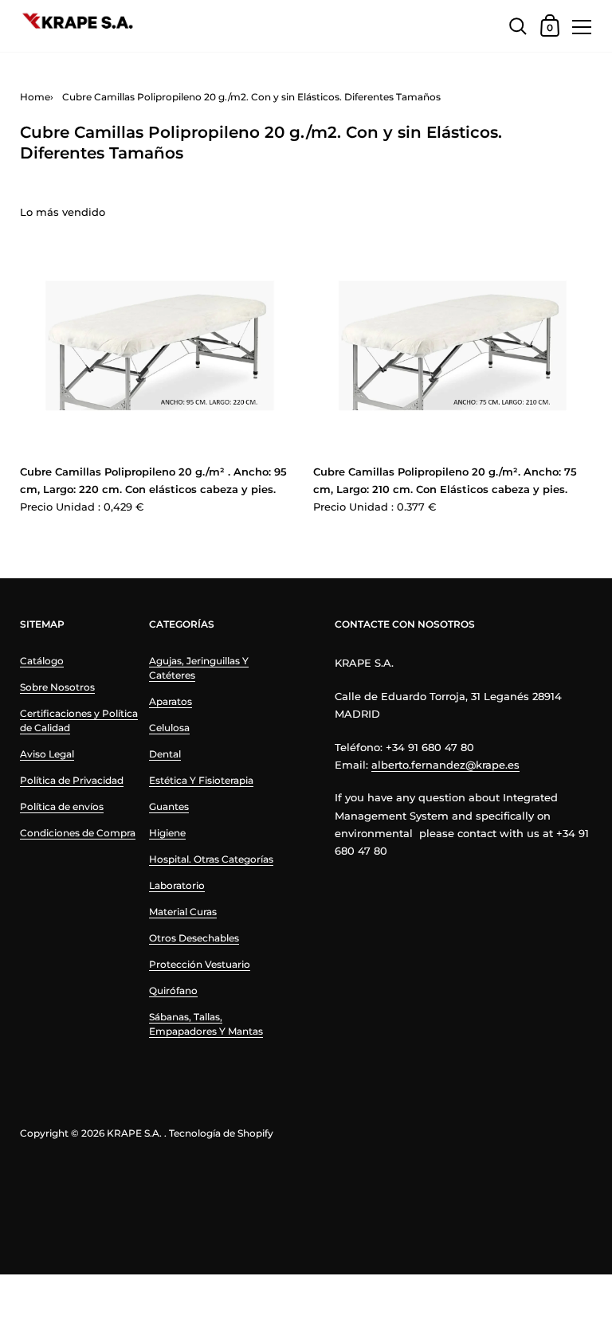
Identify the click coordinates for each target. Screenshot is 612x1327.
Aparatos (170, 701)
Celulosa (169, 728)
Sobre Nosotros (57, 687)
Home (35, 97)
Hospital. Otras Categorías (211, 859)
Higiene (167, 833)
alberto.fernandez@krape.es (445, 764)
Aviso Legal (47, 754)
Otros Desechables (194, 938)
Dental (165, 754)
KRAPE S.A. (134, 1133)
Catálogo (42, 661)
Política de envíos (62, 806)
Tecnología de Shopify (221, 1133)
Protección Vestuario (199, 964)
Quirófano (173, 990)
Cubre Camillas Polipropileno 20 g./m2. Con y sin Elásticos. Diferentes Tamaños (251, 97)
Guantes (169, 806)
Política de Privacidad (72, 780)
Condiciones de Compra (77, 833)
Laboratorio (177, 885)
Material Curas (183, 912)
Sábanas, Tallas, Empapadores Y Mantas (206, 1024)
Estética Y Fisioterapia (201, 780)
